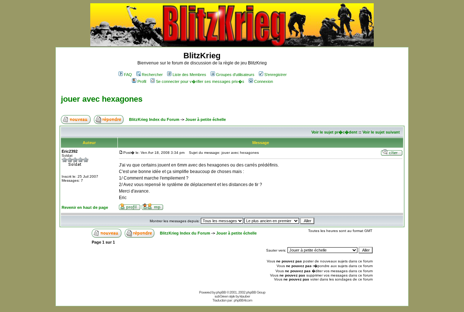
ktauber (245, 296)
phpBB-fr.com (243, 300)
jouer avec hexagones (101, 99)
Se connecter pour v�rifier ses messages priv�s (200, 81)
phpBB (221, 292)
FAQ (128, 74)
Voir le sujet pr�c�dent (334, 132)
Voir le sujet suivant (381, 132)
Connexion (263, 81)
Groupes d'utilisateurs (235, 74)
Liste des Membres (189, 74)
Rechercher (152, 74)
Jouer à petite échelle (205, 119)
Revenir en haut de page (85, 207)
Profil (141, 81)
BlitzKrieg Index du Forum (154, 119)
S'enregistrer (275, 74)
